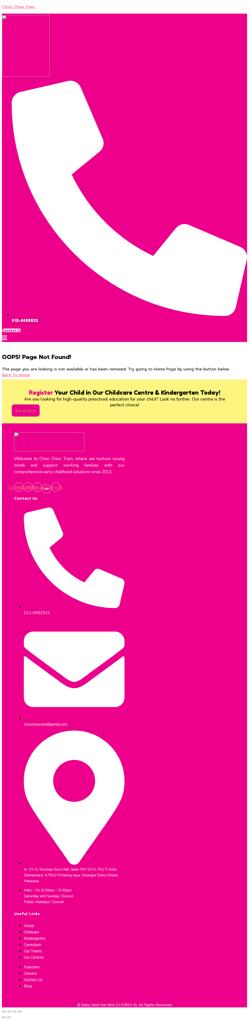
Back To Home (16, 375)
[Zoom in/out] (20, 1011)
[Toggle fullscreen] (15, 1011)
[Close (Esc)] (4, 1011)
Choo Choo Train (18, 7)
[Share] (9, 1011)
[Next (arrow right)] (9, 1017)
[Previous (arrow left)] (4, 1017)
